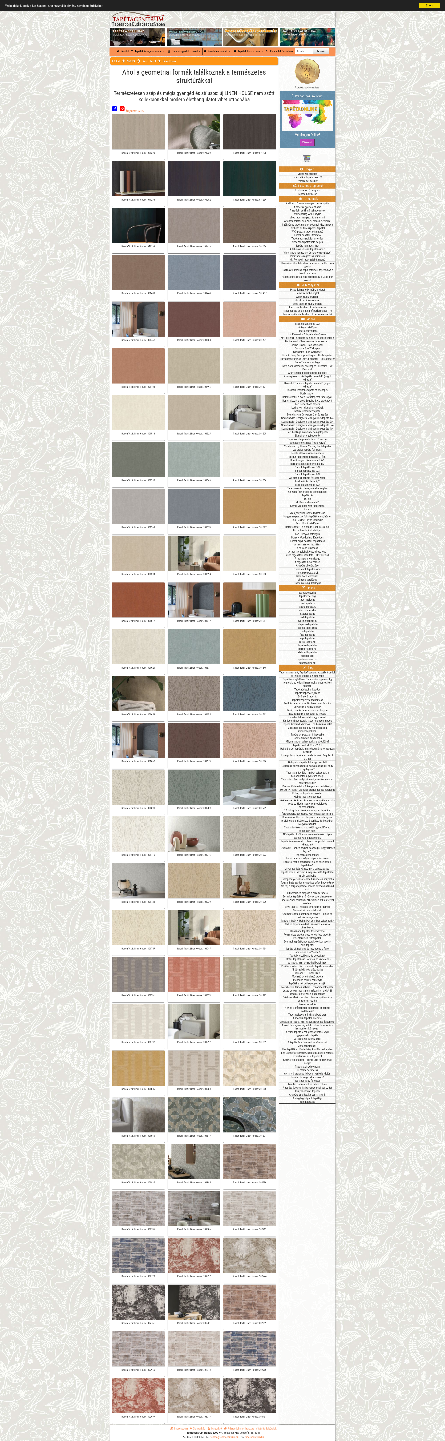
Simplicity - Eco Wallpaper (307, 352)
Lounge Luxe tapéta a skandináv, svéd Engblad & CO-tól (307, 757)
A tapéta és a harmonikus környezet (307, 1042)
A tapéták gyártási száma (307, 207)
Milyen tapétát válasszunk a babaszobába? (307, 868)
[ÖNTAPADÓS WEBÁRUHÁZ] (250, 31)
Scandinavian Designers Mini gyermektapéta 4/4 (307, 428)
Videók (310, 319)
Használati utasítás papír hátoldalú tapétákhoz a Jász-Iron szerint (307, 271)
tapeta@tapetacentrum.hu (224, 1437)
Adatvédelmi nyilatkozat (241, 1428)
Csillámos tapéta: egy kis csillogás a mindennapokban (307, 729)
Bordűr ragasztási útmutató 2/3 (307, 460)
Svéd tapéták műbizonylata (307, 303)
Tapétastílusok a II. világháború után (307, 1014)
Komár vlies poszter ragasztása (307, 506)
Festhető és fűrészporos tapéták (307, 228)
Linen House (169, 61)
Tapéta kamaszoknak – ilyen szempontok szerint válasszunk (307, 843)
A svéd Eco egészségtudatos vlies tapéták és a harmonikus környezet (307, 1027)
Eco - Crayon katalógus (307, 534)
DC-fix (307, 499)
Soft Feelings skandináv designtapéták (307, 432)
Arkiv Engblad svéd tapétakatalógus (307, 372)
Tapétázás (307, 495)
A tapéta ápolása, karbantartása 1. (307, 1094)
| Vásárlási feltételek (265, 1428)
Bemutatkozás (307, 1101)
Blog (310, 667)
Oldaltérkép (199, 1428)
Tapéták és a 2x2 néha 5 (307, 952)
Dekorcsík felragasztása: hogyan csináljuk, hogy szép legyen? (307, 767)
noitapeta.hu (307, 631)
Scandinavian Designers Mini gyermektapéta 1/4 (307, 418)
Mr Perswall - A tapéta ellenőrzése (307, 334)
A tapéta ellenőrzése (307, 565)
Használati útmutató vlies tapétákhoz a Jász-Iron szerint (307, 265)
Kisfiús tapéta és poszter (307, 796)
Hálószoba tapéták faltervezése (307, 931)
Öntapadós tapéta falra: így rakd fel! (307, 762)
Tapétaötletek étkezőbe (307, 689)
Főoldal (124, 51)
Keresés (321, 51)
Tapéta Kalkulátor (307, 194)
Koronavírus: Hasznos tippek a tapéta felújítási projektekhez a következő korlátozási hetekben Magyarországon (307, 820)
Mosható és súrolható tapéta (307, 976)
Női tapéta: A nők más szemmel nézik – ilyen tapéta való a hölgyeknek (307, 836)
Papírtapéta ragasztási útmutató (307, 256)
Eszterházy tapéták (307, 1070)
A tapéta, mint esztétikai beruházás (307, 962)
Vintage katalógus (307, 327)
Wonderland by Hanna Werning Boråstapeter (307, 446)
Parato (307, 509)
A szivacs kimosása (307, 548)
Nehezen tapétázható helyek (307, 242)
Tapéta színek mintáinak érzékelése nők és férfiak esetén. (307, 901)
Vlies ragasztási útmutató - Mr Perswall (307, 555)
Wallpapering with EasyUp (307, 214)
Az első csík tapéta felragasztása (307, 478)
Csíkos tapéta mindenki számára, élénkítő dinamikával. (307, 926)
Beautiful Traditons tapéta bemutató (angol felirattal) (307, 385)
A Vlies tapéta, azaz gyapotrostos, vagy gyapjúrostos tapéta (307, 1033)
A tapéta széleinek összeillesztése (307, 551)
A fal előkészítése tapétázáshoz (307, 249)
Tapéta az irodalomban (307, 1066)
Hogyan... (310, 169)
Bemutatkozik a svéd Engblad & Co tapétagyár (307, 400)
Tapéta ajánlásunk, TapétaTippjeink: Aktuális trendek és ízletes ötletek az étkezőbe (307, 674)
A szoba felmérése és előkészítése (307, 491)
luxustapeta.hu (307, 613)
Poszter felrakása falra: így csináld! (307, 717)
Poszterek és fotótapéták (307, 938)
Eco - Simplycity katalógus (307, 530)
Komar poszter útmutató (307, 235)
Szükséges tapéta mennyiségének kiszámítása (307, 224)
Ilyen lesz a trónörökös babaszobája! (307, 1084)
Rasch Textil (149, 61)
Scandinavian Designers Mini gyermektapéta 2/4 (307, 421)
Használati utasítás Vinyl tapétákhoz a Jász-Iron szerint (307, 278)
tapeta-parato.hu (307, 606)
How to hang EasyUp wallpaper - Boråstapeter (307, 355)
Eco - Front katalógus (307, 523)
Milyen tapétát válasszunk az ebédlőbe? (307, 741)
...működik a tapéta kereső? (307, 177)
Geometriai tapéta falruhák (307, 910)
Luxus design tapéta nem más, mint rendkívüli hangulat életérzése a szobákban (307, 992)
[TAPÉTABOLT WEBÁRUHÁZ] (307, 31)
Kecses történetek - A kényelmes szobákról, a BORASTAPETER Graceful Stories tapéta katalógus (307, 788)
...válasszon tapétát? (307, 173)
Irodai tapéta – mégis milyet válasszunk (307, 858)
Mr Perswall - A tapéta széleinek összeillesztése (307, 338)
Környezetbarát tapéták (307, 1091)
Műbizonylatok (310, 285)
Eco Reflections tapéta (307, 404)
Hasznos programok (310, 185)
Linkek (310, 588)
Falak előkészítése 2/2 (307, 323)
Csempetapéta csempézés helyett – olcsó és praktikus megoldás (307, 915)
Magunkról (216, 1428)
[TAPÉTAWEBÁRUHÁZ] (137, 31)
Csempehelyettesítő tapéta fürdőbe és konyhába (307, 879)
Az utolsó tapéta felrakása (307, 449)
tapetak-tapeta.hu (307, 645)
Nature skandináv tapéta (307, 411)
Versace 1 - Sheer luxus (307, 973)
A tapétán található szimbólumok (307, 210)
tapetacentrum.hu (254, 1437)
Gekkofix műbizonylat (307, 293)
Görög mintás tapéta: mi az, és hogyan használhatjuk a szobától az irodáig (307, 712)
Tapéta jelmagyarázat (307, 245)
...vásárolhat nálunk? (307, 181)
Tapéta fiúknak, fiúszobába (307, 738)
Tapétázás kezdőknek (307, 855)
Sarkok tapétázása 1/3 (307, 474)
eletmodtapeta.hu (307, 652)
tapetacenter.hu (307, 592)
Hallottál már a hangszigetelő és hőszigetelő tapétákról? (307, 863)
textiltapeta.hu (307, 617)
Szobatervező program (307, 190)
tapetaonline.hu (307, 663)
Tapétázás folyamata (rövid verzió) (307, 442)
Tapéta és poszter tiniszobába (307, 734)
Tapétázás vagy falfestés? (307, 1080)
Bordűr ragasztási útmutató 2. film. (307, 456)
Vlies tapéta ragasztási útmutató (307, 217)
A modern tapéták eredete (307, 1018)
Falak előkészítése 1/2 (307, 484)
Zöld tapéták (307, 945)
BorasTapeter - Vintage (307, 362)
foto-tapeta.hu (307, 634)
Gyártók (131, 61)
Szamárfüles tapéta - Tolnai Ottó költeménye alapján (307, 1061)
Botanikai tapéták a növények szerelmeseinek (307, 896)
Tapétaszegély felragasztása (307, 700)
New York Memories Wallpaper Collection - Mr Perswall (307, 367)
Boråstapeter (307, 393)
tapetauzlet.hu (307, 599)
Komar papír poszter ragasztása (307, 541)
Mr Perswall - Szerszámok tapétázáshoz (307, 341)
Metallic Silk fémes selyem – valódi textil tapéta (307, 987)
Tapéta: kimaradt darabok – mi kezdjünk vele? (307, 724)
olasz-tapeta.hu (307, 610)
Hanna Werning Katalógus (307, 583)
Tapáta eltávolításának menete (307, 453)
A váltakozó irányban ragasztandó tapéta (307, 203)
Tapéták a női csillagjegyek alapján (307, 983)
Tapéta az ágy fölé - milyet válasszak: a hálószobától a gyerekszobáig (307, 774)
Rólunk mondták (307, 1004)
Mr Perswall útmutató (307, 502)
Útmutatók (311, 199)
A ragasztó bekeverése (307, 562)
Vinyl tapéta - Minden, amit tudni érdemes (307, 906)
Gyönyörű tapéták (307, 696)
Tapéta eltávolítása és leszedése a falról (307, 948)
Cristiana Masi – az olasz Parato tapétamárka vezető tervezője (307, 999)
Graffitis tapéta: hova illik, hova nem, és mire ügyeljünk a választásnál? (307, 705)
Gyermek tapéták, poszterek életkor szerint (307, 941)
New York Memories (307, 576)
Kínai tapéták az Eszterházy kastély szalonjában (307, 1049)
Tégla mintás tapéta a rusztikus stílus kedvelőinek (307, 882)
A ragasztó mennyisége (307, 558)
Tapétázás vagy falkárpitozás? (307, 1077)
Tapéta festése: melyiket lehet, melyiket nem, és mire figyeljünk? (307, 781)
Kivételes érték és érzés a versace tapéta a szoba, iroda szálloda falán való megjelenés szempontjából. (307, 804)
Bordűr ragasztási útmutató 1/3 (307, 463)
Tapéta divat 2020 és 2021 (307, 745)
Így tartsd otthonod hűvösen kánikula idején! (307, 1073)
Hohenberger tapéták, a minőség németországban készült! (307, 750)
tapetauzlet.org (307, 596)
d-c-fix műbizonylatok (307, 300)
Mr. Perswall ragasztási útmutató (307, 259)
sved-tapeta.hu (307, 603)
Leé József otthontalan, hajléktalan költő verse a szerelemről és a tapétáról (307, 1054)
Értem (429, 5)
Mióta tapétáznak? (307, 1046)
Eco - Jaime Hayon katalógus (307, 520)
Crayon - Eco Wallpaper (307, 348)
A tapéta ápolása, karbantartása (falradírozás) (307, 1087)
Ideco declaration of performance (307, 307)
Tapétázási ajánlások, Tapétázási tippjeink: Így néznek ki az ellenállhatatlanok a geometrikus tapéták (307, 683)
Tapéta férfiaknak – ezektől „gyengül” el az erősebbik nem (307, 829)
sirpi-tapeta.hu (307, 638)
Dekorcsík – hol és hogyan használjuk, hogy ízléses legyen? (307, 849)
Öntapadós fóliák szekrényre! (307, 980)
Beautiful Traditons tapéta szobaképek (307, 390)
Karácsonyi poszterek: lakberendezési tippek (307, 720)
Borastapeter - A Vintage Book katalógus (307, 527)
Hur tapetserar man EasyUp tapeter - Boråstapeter (307, 359)
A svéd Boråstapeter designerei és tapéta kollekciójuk (307, 1009)
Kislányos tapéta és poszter (307, 793)
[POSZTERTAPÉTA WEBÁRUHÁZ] (194, 31)
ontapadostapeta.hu (307, 624)
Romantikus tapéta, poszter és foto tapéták (307, 934)
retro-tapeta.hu (307, 642)
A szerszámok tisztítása (307, 544)
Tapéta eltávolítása (307, 331)
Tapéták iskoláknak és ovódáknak (307, 955)
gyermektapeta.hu (307, 620)
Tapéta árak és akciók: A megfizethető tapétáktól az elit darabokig (307, 874)
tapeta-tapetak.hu (307, 627)
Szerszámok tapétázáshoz (307, 569)
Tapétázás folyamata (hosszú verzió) (307, 439)
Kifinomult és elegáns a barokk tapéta (307, 893)
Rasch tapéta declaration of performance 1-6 (307, 310)
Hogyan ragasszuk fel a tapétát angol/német (307, 516)
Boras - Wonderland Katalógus (307, 537)
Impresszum (181, 1428)
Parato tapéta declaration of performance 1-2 (307, 314)
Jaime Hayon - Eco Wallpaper (307, 345)
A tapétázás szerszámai (307, 1038)
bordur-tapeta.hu (307, 648)
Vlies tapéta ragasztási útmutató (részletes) (307, 252)
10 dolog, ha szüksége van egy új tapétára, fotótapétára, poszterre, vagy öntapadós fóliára (307, 812)
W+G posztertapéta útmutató (307, 231)
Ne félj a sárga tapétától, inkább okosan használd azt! (307, 887)
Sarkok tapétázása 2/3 (307, 470)
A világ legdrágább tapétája (307, 1098)
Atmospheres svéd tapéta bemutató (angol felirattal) (307, 378)
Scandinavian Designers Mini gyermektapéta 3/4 (307, 425)
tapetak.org (307, 655)
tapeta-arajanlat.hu (307, 659)
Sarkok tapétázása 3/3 (307, 467)
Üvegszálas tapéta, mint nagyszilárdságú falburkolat (307, 1021)
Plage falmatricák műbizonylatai (307, 289)
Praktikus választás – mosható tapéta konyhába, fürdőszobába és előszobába (307, 968)
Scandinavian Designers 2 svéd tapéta (307, 414)
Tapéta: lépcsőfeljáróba (307, 693)
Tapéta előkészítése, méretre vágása (307, 488)
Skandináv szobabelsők (307, 435)
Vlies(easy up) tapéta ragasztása (307, 513)
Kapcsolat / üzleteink (281, 51)
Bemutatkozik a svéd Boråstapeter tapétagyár (307, 397)
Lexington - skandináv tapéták (307, 407)
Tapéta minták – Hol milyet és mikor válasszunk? (307, 920)
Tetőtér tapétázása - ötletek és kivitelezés (307, 959)
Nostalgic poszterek (307, 572)
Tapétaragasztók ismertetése (307, 238)
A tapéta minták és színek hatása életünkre (307, 221)
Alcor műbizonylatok (307, 296)
